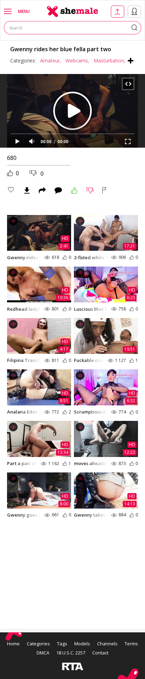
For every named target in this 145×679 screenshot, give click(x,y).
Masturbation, (110, 60)
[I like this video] (74, 190)
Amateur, (50, 60)
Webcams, (77, 60)
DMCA (43, 653)
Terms (131, 643)
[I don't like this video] (90, 190)
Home (13, 643)
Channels (107, 643)
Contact (100, 653)
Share (42, 190)
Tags (62, 643)
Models (82, 643)
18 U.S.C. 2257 (70, 653)
